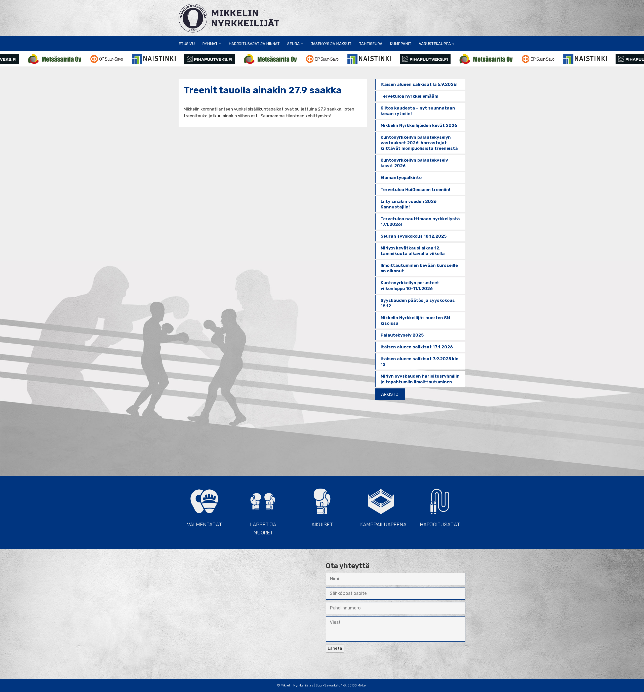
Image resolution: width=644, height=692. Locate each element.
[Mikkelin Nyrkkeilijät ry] (229, 17)
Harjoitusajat (440, 525)
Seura (294, 44)
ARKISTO (389, 394)
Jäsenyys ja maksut (331, 44)
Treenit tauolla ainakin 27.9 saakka (263, 90)
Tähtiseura (370, 44)
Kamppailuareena (383, 525)
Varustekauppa (435, 44)
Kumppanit (400, 44)
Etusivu (187, 44)
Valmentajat (204, 525)
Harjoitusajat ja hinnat (254, 44)
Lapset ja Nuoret (263, 529)
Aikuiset (322, 525)
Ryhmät (210, 44)
